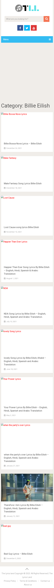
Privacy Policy (10, 581)
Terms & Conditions (28, 581)
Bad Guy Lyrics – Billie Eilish (18, 553)
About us (28, 585)
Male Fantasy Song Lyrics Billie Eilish (23, 183)
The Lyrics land (8, 573)
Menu (6, 39)
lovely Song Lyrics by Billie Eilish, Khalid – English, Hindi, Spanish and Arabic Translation (25, 361)
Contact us (45, 581)
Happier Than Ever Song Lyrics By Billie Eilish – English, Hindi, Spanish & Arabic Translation (26, 270)
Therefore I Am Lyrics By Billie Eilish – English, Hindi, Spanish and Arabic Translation (23, 508)
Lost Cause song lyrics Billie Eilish (21, 227)
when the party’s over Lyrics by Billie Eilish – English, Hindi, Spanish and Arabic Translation (26, 458)
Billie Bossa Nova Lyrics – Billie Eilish (23, 143)
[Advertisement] (27, 73)
